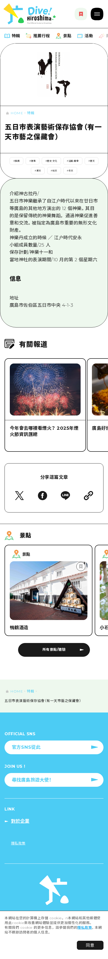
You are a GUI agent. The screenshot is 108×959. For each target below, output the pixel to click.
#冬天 (70, 170)
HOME (17, 113)
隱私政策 (84, 928)
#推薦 (16, 161)
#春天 (91, 161)
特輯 (30, 113)
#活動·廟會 (73, 161)
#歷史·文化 (51, 161)
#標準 (32, 161)
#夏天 (38, 170)
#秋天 (54, 170)
